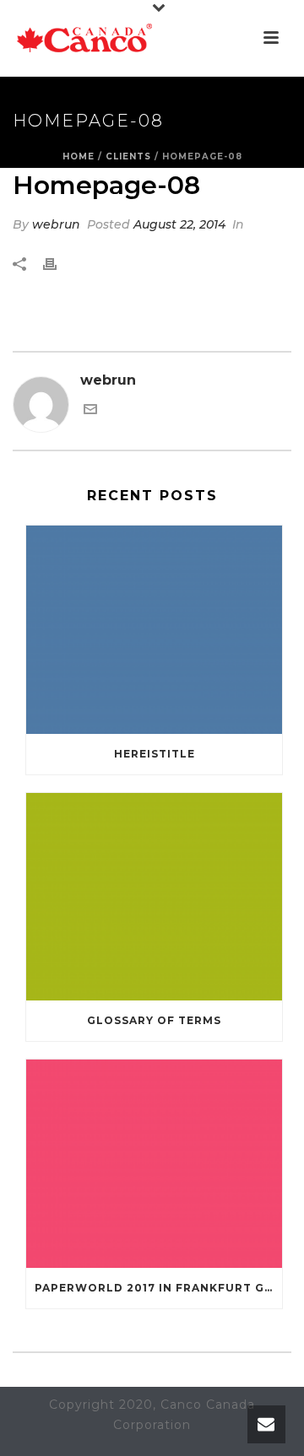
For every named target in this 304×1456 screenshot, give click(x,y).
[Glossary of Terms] (154, 897)
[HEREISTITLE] (154, 630)
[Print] (58, 264)
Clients (128, 156)
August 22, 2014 (179, 224)
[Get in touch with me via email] (90, 411)
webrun (56, 224)
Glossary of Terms (154, 1020)
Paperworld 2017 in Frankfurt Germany (158, 1287)
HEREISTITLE (154, 753)
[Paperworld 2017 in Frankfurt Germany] (154, 1164)
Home (78, 156)
